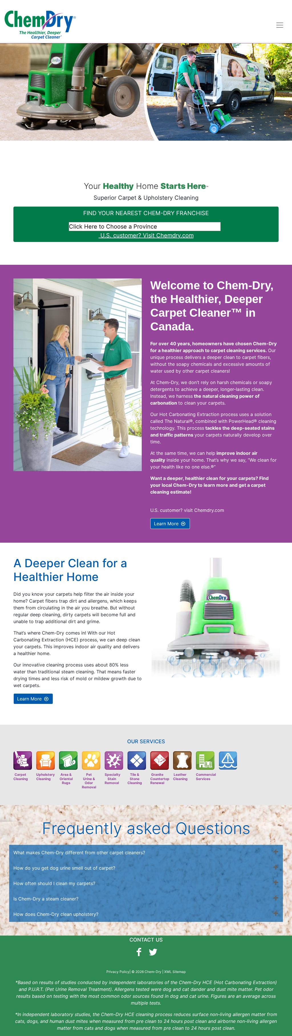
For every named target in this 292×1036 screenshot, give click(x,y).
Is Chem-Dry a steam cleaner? (45, 899)
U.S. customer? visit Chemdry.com (187, 510)
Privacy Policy (117, 972)
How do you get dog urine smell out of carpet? (64, 868)
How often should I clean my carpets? (54, 883)
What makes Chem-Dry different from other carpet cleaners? (79, 852)
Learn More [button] (167, 523)
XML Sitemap (175, 972)
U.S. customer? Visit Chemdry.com (146, 235)
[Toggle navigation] (279, 25)
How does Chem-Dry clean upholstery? (55, 914)
